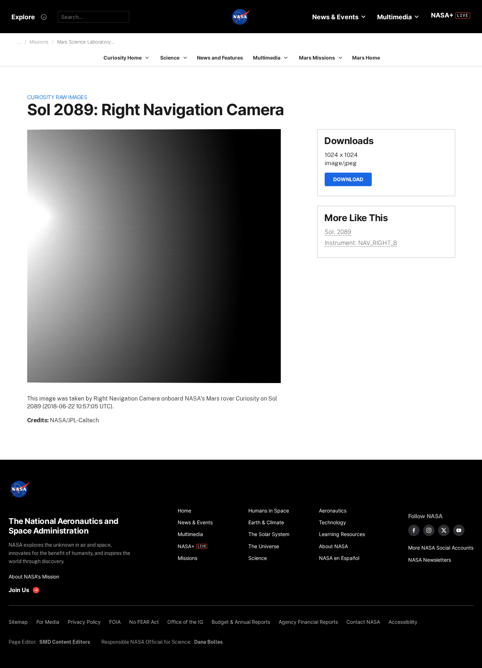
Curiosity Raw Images (57, 97)
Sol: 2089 (338, 231)
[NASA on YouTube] (459, 530)
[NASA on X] (444, 530)
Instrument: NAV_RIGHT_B (361, 242)
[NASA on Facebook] (414, 530)
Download (348, 179)
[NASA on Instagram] (429, 530)
